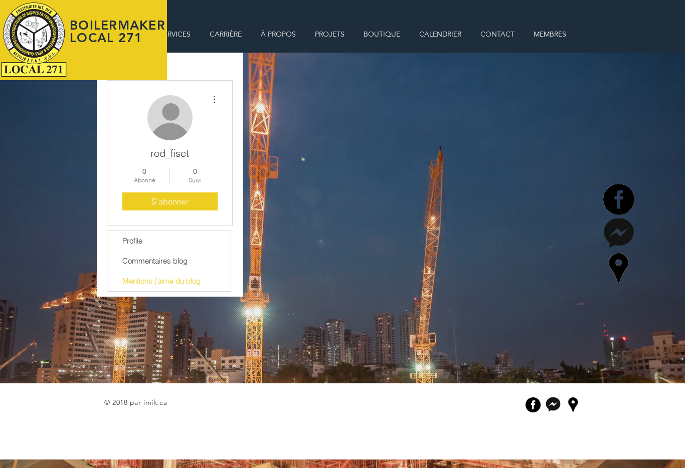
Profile (132, 241)
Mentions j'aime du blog (161, 281)
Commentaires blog (155, 261)
